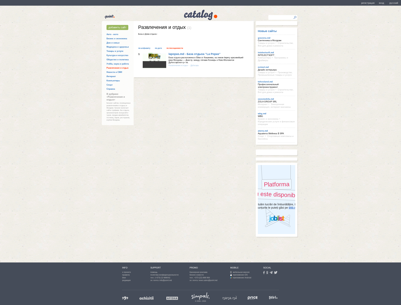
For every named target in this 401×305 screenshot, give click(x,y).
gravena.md (264, 38)
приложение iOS (240, 275)
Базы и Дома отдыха (147, 34)
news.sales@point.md (208, 280)
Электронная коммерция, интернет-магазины (274, 105)
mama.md (229, 298)
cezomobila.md (266, 99)
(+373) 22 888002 (162, 278)
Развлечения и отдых (117, 68)
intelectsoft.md (266, 52)
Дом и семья (113, 43)
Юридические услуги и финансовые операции (276, 122)
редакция (126, 280)
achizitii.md (146, 298)
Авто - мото (112, 34)
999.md (125, 298)
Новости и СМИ (114, 72)
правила (126, 275)
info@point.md (165, 280)
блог (124, 278)
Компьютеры (113, 80)
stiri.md (273, 298)
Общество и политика (118, 59)
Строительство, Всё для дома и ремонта (276, 44)
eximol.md (263, 67)
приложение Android (242, 278)
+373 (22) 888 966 (202, 278)
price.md (253, 298)
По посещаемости (175, 48)
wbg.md (262, 113)
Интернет (111, 76)
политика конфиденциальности (164, 275)
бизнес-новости (197, 275)
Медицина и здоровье (118, 47)
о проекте (126, 272)
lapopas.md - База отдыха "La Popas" (195, 54)
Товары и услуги (115, 51)
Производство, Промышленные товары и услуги (275, 73)
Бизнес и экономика (117, 38)
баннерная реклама (198, 272)
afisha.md (172, 298)
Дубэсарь (194, 65)
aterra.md (263, 131)
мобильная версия (241, 272)
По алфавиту (144, 48)
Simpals (201, 296)
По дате (158, 48)
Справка (111, 89)
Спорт (110, 85)
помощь (153, 272)
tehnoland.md (265, 81)
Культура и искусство (117, 55)
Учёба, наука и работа (118, 64)
